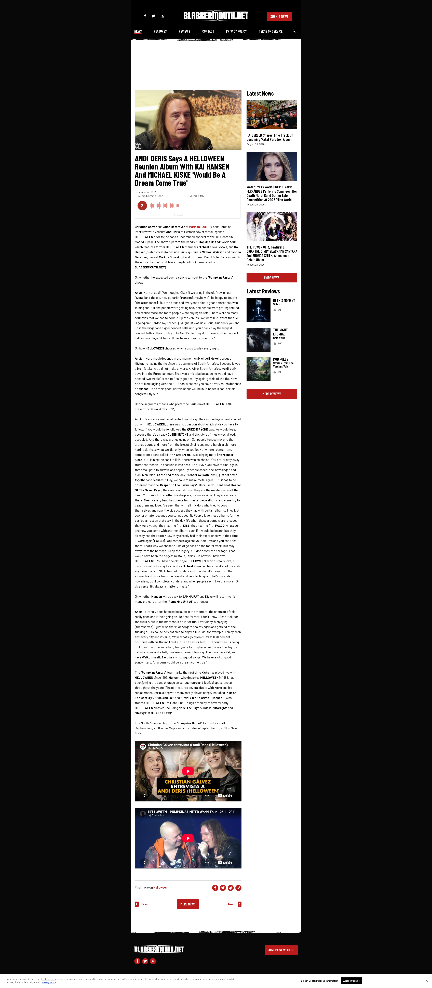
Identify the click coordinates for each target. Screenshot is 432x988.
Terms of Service (270, 31)
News (138, 31)
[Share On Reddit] (231, 888)
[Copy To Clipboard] (238, 888)
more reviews (271, 394)
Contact (208, 31)
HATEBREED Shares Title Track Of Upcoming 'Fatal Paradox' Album (270, 137)
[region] (216, 981)
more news (271, 277)
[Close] (426, 980)
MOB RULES (280, 359)
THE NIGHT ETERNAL (280, 331)
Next (231, 904)
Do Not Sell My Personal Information (319, 980)
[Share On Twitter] (223, 888)
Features (160, 31)
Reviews (184, 31)
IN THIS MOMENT (284, 300)
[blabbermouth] (216, 19)
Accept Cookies (351, 980)
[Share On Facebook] (215, 888)
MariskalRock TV (200, 227)
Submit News (279, 16)
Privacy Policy (236, 31)
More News (188, 904)
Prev (144, 904)
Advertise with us (281, 950)
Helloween (160, 887)
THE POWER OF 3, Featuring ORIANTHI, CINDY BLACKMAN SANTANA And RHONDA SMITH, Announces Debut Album (272, 253)
